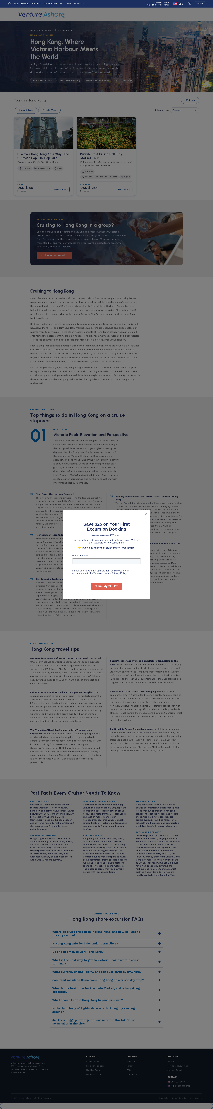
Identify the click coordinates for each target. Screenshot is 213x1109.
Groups (36, 4)
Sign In (200, 4)
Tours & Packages (53, 4)
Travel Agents (74, 4)
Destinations (21, 4)
